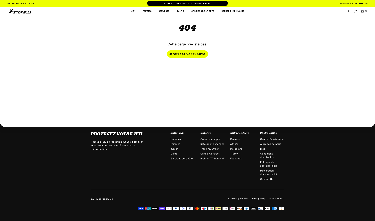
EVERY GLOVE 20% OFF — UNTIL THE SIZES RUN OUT (187, 3)
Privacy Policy (259, 198)
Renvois (235, 139)
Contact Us (266, 179)
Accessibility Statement (238, 198)
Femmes (175, 143)
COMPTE (205, 132)
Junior (174, 148)
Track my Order (209, 148)
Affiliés (234, 143)
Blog (263, 148)
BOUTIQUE (177, 132)
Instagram (236, 148)
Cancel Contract (210, 153)
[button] (349, 11)
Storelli (109, 199)
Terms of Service (276, 198)
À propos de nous (270, 143)
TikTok (234, 153)
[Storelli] (20, 11)
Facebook (236, 158)
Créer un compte (210, 139)
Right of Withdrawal (212, 158)
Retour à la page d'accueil (187, 54)
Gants (174, 153)
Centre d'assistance (271, 139)
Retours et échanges (212, 143)
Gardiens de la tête (182, 158)
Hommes (176, 139)
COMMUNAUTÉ (239, 132)
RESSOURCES (268, 132)
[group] (187, 3)
